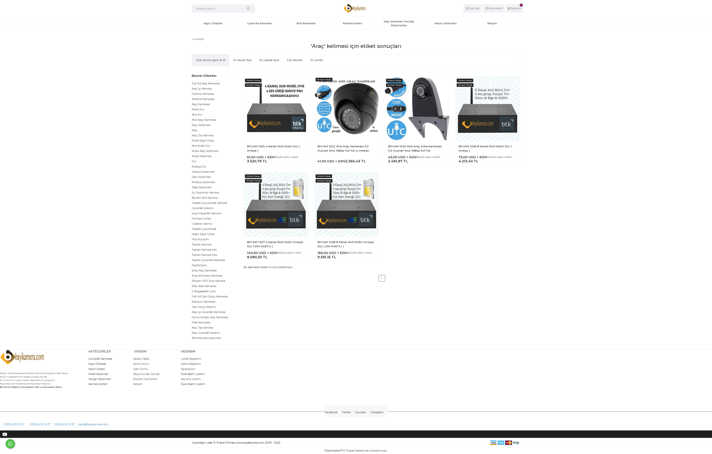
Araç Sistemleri (201, 125)
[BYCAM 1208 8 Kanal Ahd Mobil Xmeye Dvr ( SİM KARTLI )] (346, 204)
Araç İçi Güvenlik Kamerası (208, 312)
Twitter (346, 412)
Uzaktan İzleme (202, 223)
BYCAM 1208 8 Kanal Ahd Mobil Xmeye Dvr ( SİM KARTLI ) (345, 244)
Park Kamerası (201, 322)
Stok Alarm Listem (193, 374)
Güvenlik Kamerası (100, 358)
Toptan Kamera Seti (204, 255)
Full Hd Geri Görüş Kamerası (210, 296)
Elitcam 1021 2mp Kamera (208, 281)
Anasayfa (198, 39)
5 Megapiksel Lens (204, 291)
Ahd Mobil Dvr (201, 145)
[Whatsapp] (10, 443)
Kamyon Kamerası (203, 301)
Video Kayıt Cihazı (203, 234)
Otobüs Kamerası (203, 94)
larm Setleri (97, 369)
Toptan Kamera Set (204, 249)
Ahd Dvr (197, 114)
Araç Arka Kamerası (204, 286)
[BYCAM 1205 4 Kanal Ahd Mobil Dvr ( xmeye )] (276, 108)
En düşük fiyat (242, 60)
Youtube (360, 412)
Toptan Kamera (201, 244)
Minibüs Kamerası (203, 99)
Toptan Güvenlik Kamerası (208, 260)
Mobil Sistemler (202, 156)
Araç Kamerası (201, 104)
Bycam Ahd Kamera (205, 197)
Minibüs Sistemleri (203, 182)
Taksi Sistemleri (202, 187)
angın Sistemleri (100, 379)
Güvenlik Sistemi (202, 208)
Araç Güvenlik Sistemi (206, 333)
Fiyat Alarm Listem (193, 384)
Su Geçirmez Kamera (205, 192)
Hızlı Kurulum (200, 239)
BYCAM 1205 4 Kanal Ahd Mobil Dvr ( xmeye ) (273, 148)
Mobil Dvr (198, 109)
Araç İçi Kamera (202, 88)
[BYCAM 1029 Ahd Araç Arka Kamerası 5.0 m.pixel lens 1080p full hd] (417, 108)
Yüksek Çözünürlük (204, 229)
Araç (194, 130)
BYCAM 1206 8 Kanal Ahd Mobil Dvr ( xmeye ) (485, 148)
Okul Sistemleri (201, 177)
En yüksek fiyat (269, 60)
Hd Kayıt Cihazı (201, 218)
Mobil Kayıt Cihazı (203, 140)
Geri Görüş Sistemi (204, 307)
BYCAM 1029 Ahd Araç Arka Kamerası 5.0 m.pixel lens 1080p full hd (415, 148)
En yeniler (316, 60)
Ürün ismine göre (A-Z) (210, 60)
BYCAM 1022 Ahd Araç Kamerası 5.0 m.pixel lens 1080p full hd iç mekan (343, 148)
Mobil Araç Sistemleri (205, 151)
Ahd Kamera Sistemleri (206, 338)
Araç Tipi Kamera (202, 327)
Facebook (331, 412)
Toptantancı (199, 265)
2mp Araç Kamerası (204, 270)
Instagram (377, 412)
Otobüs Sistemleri (203, 171)
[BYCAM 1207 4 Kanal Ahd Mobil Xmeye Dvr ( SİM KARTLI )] (276, 204)
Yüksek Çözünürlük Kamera (209, 203)
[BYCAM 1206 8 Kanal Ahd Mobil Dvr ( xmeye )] (487, 108)
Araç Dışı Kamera (202, 135)
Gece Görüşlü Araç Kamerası (210, 317)
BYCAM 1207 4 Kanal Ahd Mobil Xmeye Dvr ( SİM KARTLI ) (275, 244)
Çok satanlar (295, 60)
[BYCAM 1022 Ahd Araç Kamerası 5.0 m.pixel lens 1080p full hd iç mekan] (346, 108)
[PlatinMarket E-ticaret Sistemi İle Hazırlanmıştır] (477, 443)
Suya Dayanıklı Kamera (206, 213)
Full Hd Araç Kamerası (206, 83)
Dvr (194, 161)
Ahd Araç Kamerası (204, 120)
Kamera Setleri (97, 384)
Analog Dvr (199, 166)
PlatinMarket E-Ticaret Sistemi (344, 450)
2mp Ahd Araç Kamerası (207, 275)
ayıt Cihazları (98, 364)
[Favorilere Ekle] (302, 82)
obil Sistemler (99, 374)
